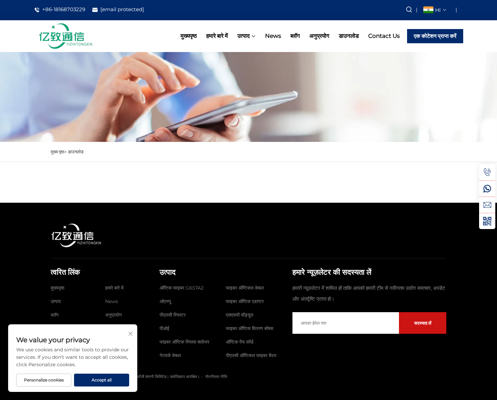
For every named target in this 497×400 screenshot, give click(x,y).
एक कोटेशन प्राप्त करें (435, 36)
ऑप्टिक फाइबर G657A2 (182, 288)
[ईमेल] (487, 205)
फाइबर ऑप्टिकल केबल (245, 288)
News (273, 35)
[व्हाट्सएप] (487, 188)
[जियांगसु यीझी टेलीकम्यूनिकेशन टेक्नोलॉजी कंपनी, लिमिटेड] (65, 35)
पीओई (164, 328)
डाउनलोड (349, 35)
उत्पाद (243, 35)
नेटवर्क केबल (170, 355)
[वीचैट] (487, 221)
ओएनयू (165, 301)
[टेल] (487, 172)
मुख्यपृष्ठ (189, 35)
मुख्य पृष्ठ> (59, 151)
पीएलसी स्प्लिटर (173, 315)
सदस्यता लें (422, 323)
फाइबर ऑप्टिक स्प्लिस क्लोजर (184, 342)
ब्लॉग (295, 35)
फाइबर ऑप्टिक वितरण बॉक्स (249, 328)
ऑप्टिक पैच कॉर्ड (240, 342)
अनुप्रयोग (319, 35)
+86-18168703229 (63, 9)
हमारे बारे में (217, 35)
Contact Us (384, 35)
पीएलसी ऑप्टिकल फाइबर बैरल (251, 355)
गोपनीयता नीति (216, 376)
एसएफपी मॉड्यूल (239, 315)
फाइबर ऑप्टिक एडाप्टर (245, 301)
